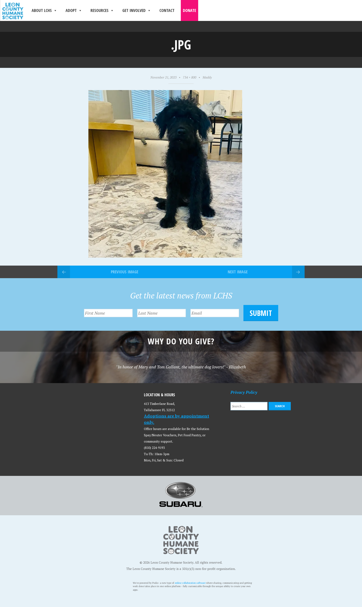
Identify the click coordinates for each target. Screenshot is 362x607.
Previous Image (124, 272)
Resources (99, 10)
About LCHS (42, 10)
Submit (261, 313)
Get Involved (134, 10)
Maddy (207, 77)
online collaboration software (190, 582)
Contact (167, 10)
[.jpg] (165, 256)
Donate (189, 10)
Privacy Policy (243, 392)
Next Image (238, 272)
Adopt (71, 10)
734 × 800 (189, 77)
